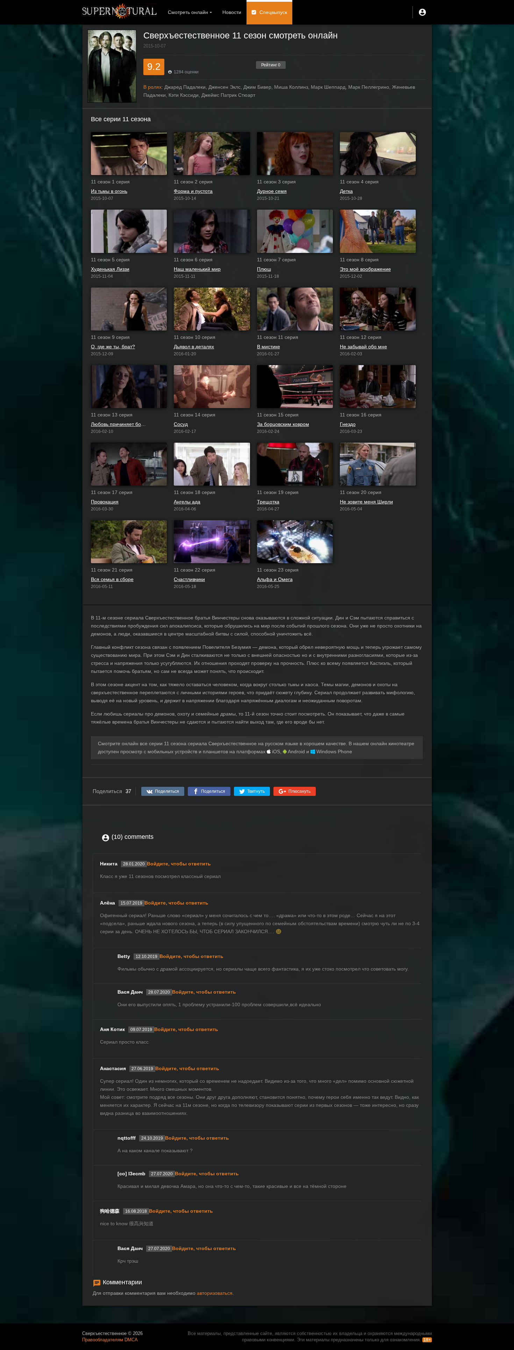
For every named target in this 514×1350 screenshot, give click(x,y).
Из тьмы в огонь (109, 191)
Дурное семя (272, 191)
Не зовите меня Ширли (366, 502)
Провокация (105, 502)
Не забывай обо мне (363, 346)
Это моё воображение (365, 269)
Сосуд (181, 424)
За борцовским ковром (283, 424)
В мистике (268, 346)
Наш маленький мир (197, 269)
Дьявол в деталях (194, 346)
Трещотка (268, 502)
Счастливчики (189, 579)
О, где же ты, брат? (113, 346)
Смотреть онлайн (188, 12)
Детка (346, 191)
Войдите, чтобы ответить (179, 863)
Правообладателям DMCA (110, 1339)
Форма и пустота (193, 191)
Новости (231, 12)
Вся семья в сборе (112, 579)
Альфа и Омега (275, 579)
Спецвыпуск (273, 12)
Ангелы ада (187, 502)
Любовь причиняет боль (118, 424)
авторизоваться (215, 1293)
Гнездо (348, 424)
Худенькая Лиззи (110, 269)
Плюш (264, 269)
